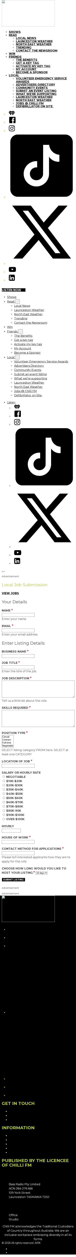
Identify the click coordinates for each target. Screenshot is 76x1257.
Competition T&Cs (21, 1140)
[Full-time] (7, 742)
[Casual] (7, 736)
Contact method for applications (33, 848)
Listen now (11, 290)
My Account (26, 69)
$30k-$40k (14, 789)
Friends (15, 57)
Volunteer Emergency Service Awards (41, 80)
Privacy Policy (18, 1135)
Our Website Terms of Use (27, 1148)
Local (14, 75)
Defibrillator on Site (35, 106)
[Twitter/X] (41, 263)
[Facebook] (12, 122)
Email (7, 626)
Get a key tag (27, 63)
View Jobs (10, 593)
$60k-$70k (14, 802)
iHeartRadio (16, 1252)
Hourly (8, 826)
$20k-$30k (14, 785)
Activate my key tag (33, 66)
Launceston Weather (34, 41)
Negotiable (16, 777)
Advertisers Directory (35, 84)
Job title (11, 663)
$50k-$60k (14, 798)
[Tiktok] (41, 197)
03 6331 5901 (28, 1219)
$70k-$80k (14, 806)
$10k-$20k (14, 781)
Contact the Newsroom (36, 50)
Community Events (32, 88)
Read (13, 35)
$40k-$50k (14, 793)
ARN (12, 1248)
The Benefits (26, 60)
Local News (26, 38)
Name (7, 610)
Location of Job (17, 761)
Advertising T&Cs (20, 1144)
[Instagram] (12, 131)
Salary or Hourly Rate (21, 772)
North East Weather (33, 44)
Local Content (19, 1152)
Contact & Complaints (24, 1111)
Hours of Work (16, 837)
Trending (23, 47)
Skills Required (16, 707)
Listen (11, 402)
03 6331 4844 (28, 1215)
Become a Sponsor (32, 72)
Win (12, 53)
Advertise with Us (21, 1115)
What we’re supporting (36, 94)
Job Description (16, 678)
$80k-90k (13, 810)
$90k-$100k (15, 815)
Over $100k (15, 819)
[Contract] (7, 739)
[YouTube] (12, 272)
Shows (15, 32)
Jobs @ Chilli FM (30, 103)
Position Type (15, 733)
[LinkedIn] (12, 280)
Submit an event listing (36, 91)
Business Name (15, 651)
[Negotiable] (7, 745)
